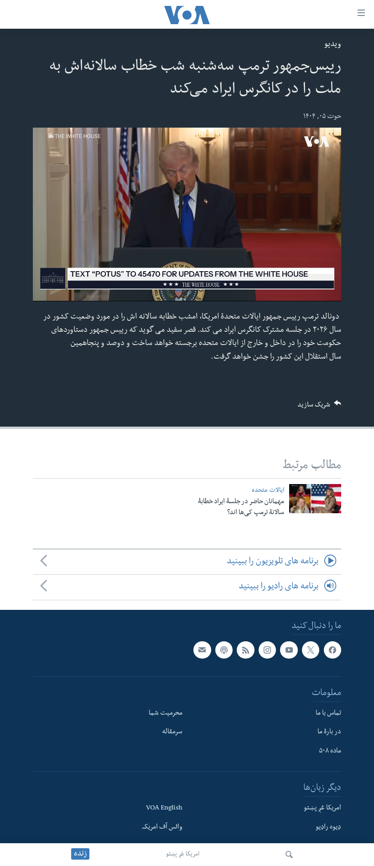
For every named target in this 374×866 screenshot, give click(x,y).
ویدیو (332, 45)
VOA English (164, 808)
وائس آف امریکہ (162, 827)
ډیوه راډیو (328, 827)
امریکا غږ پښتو (182, 854)
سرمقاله (172, 732)
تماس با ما (328, 713)
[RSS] (245, 650)
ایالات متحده (268, 491)
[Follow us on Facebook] (332, 650)
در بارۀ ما (329, 732)
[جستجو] (289, 854)
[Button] (319, 408)
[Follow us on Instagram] (267, 650)
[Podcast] (224, 650)
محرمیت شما (165, 713)
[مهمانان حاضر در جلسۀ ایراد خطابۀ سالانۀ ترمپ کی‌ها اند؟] (315, 498)
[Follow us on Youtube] (288, 650)
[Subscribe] (202, 650)
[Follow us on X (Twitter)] (310, 650)
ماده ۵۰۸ (330, 751)
